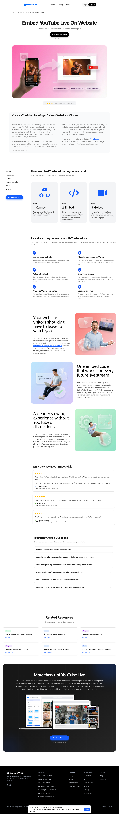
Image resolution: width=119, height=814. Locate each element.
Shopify (86, 790)
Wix (85, 779)
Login (85, 5)
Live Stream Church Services (47, 786)
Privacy (32, 811)
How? (8, 171)
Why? (8, 178)
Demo (68, 5)
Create (20, 12)
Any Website (88, 793)
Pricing (60, 5)
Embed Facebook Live (45, 776)
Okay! (87, 809)
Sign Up (92, 5)
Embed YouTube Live (44, 779)
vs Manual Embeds (75, 786)
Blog (101, 776)
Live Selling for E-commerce (47, 790)
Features (52, 5)
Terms (77, 809)
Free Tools (103, 779)
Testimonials (12, 181)
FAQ (8, 185)
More (8, 188)
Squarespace (88, 783)
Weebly (86, 786)
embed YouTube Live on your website (47, 345)
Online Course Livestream (46, 797)
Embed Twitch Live (44, 783)
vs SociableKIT (73, 783)
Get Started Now (58, 34)
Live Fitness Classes (44, 793)
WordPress (94, 139)
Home (14, 12)
